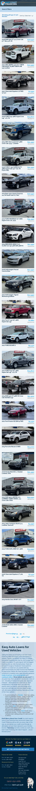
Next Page (26, 637)
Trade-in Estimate (23, 765)
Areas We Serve (22, 766)
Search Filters (7, 9)
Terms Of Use (22, 773)
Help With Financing (23, 763)
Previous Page (11, 633)
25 (17, 637)
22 (21, 634)
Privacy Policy (22, 772)
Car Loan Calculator (23, 770)
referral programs (19, 675)
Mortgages (21, 759)
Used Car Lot (22, 761)
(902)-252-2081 (14, 781)
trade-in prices (7, 675)
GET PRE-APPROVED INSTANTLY (18, 749)
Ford (23, 711)
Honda (20, 695)
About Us (20, 768)
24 (14, 637)
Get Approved (22, 757)
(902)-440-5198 (17, 785)
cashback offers (7, 677)
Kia (14, 706)
